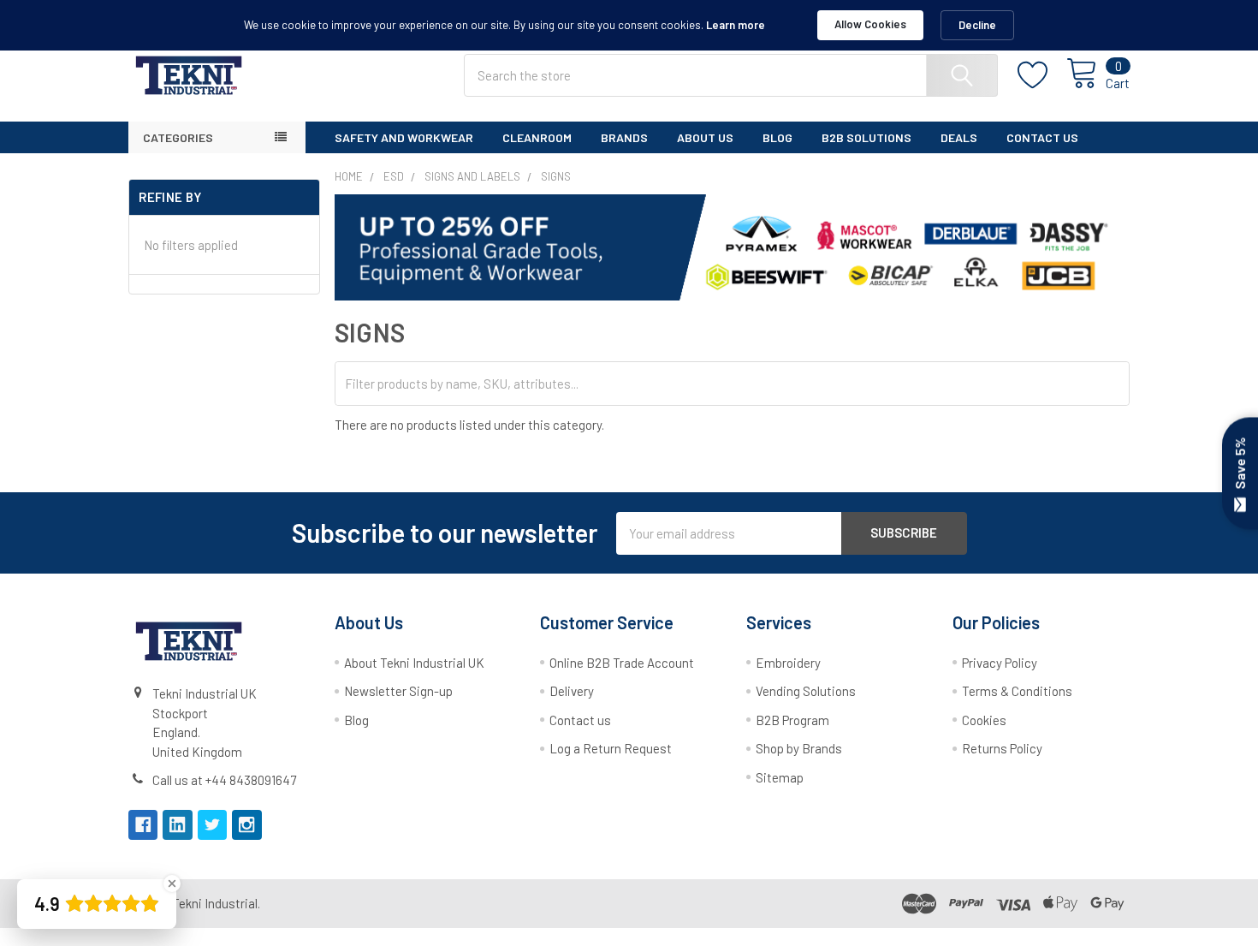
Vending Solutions (806, 691)
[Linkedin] (178, 825)
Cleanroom (537, 137)
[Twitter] (213, 825)
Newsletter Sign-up (398, 691)
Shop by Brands (799, 748)
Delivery (571, 691)
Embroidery (788, 662)
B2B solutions (866, 137)
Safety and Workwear (404, 137)
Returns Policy (1002, 748)
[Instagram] (247, 825)
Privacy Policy (999, 662)
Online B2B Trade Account (621, 662)
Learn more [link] (735, 25)
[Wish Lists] (1042, 75)
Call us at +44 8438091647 (224, 780)
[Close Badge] (172, 883)
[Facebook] (143, 825)
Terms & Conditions (1017, 691)
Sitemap (780, 777)
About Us (705, 137)
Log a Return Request (610, 748)
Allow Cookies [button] (870, 24)
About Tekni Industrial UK (414, 662)
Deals (959, 137)
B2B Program (792, 720)
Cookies (984, 720)
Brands (624, 137)
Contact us (580, 720)
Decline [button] (977, 25)
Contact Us (1042, 137)
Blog (777, 137)
